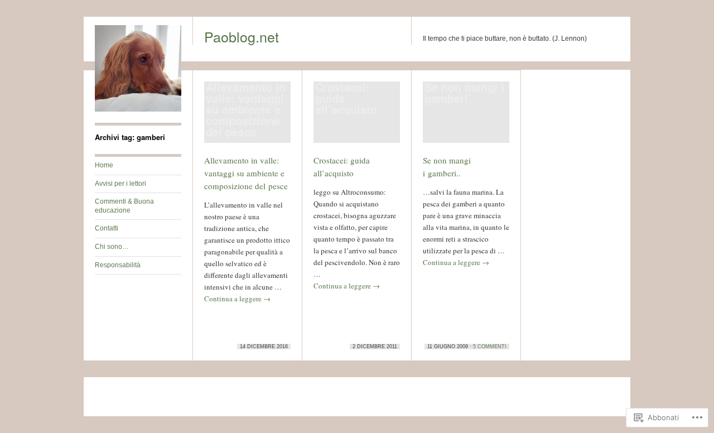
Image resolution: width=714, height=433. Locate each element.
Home (104, 165)
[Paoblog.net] (138, 109)
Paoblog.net (241, 36)
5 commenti (489, 346)
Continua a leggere (237, 299)
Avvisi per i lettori (120, 183)
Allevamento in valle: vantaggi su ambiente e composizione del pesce (246, 173)
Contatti (106, 228)
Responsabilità (118, 265)
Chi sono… (112, 247)
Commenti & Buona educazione (124, 206)
